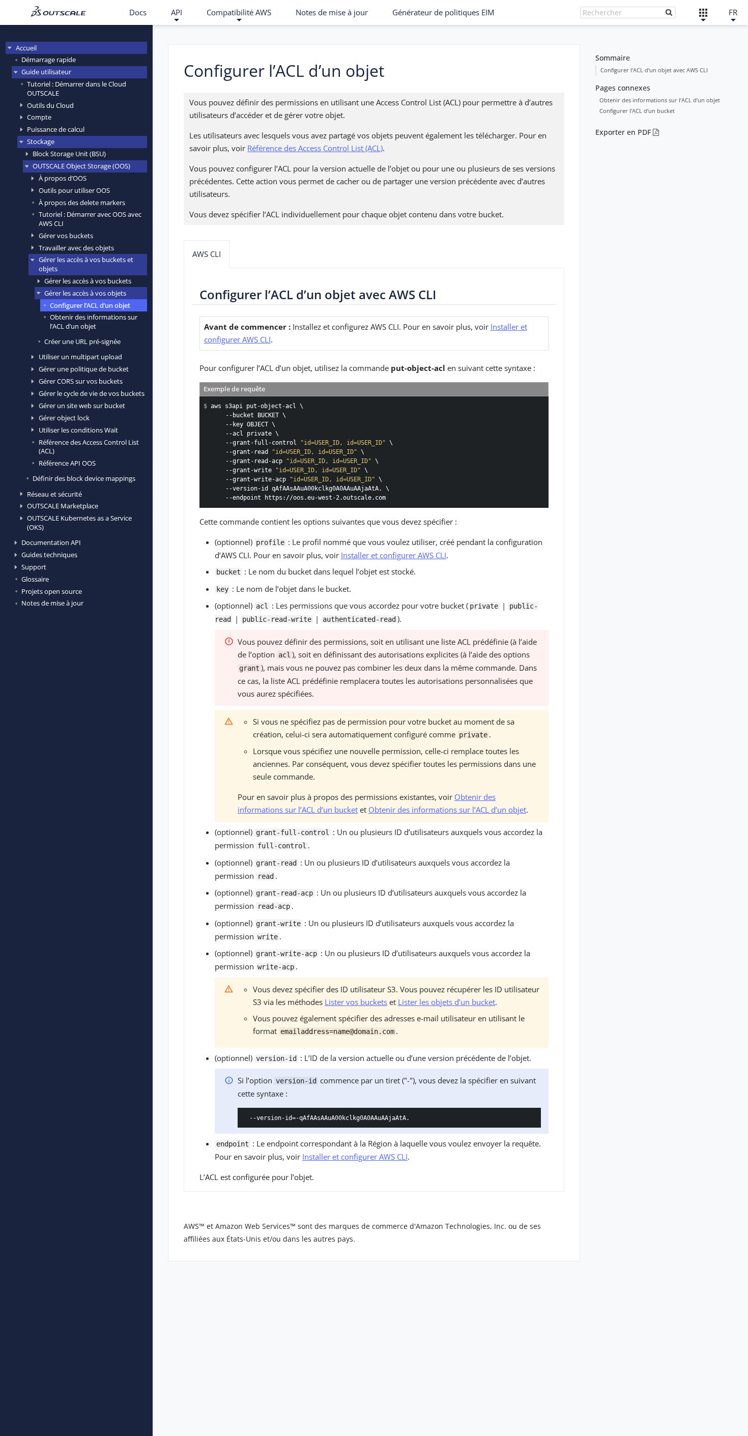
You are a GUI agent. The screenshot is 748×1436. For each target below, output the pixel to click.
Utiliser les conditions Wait (78, 430)
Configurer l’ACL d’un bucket (637, 110)
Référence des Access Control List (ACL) (89, 446)
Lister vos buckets (356, 1002)
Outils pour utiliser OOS (74, 190)
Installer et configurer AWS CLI (393, 555)
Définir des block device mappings (84, 478)
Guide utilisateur (46, 71)
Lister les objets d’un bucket (446, 1002)
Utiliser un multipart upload (80, 356)
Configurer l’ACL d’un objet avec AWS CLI (654, 70)
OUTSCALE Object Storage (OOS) (81, 165)
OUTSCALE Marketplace (62, 505)
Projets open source (51, 591)
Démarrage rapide (48, 59)
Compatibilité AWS (239, 12)
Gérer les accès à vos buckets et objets (86, 264)
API (176, 12)
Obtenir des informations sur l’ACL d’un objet (93, 321)
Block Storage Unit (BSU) (69, 153)
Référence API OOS (67, 463)
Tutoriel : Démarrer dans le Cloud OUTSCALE (76, 88)
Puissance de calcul (55, 129)
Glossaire (35, 579)
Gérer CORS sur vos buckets (81, 381)
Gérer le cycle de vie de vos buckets (92, 393)
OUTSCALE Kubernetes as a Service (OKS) (79, 522)
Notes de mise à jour (332, 12)
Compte (39, 117)
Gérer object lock (64, 417)
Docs (138, 12)
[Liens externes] (703, 12)
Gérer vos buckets (66, 235)
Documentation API (51, 542)
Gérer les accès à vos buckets (87, 280)
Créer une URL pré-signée (82, 341)
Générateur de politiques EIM (443, 12)
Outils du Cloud (50, 104)
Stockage (40, 141)
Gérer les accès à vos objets (85, 293)
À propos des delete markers (82, 202)
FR (733, 12)
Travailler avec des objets (76, 247)
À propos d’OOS (63, 178)
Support (33, 566)
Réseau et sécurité (54, 494)
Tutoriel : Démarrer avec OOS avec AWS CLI (90, 218)
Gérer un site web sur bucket (82, 405)
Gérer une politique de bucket (84, 369)
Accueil (26, 47)
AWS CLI (206, 254)
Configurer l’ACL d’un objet (90, 304)
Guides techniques (49, 554)
